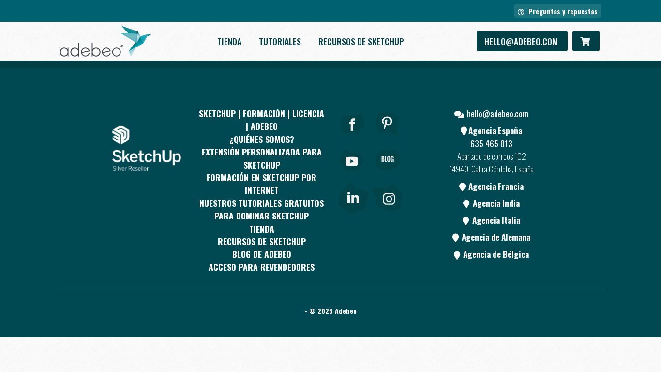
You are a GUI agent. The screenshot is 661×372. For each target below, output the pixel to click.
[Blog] (388, 173)
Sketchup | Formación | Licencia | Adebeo (261, 119)
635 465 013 (491, 143)
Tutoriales (280, 41)
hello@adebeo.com (522, 41)
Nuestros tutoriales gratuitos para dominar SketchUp (261, 209)
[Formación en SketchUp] (105, 41)
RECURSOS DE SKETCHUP (361, 41)
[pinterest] (388, 137)
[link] (353, 195)
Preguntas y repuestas (562, 11)
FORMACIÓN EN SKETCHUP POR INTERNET (261, 183)
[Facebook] (352, 137)
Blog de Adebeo (261, 254)
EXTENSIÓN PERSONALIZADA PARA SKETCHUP (262, 157)
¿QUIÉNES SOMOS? (261, 139)
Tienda (229, 41)
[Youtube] (352, 173)
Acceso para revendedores (262, 267)
